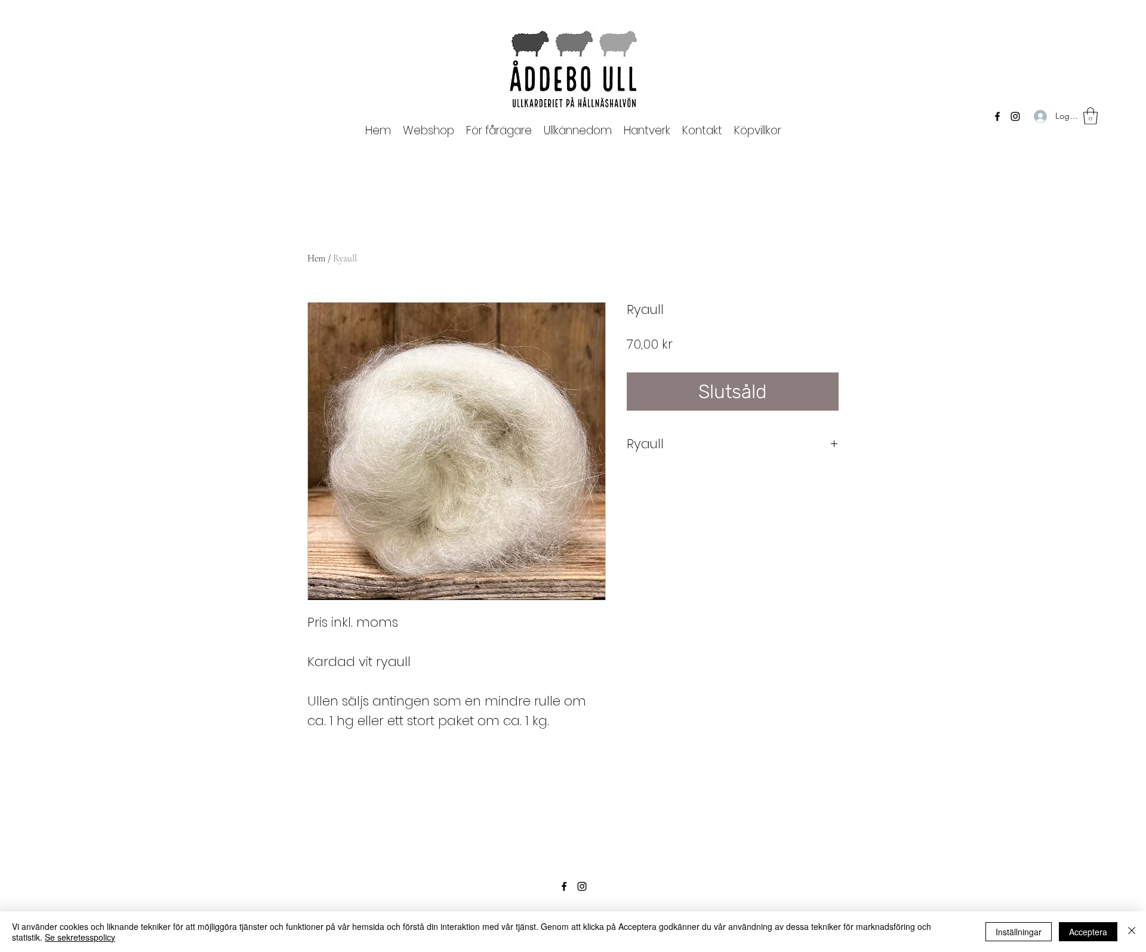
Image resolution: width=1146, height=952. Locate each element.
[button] (499, 130)
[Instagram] (1015, 116)
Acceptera (1088, 932)
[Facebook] (997, 116)
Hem (316, 258)
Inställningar (1019, 932)
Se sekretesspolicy (80, 937)
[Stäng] (1132, 931)
